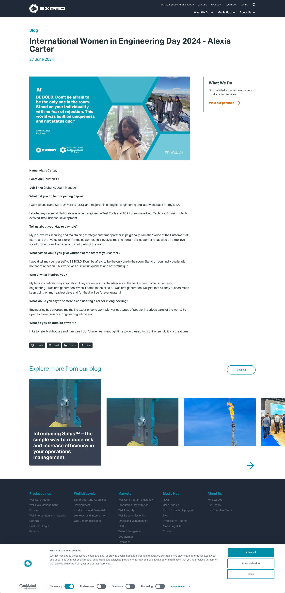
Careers (202, 4)
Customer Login (39, 526)
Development (82, 505)
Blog (33, 30)
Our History (214, 505)
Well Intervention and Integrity (47, 515)
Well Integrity (126, 510)
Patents (34, 531)
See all (241, 370)
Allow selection (251, 563)
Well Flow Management (43, 505)
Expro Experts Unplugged (178, 510)
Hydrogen (124, 542)
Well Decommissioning (88, 521)
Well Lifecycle (85, 493)
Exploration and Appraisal (90, 499)
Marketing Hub (172, 526)
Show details (178, 586)
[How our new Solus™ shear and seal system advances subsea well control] (142, 422)
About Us (245, 12)
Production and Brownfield (90, 510)
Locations (231, 4)
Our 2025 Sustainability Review (177, 4)
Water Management (130, 531)
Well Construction (40, 499)
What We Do (201, 12)
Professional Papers (175, 521)
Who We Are (214, 499)
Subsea (33, 510)
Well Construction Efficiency (135, 499)
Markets (124, 493)
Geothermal (125, 536)
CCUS (122, 526)
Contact (245, 4)
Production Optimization (133, 505)
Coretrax (34, 521)
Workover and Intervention (90, 515)
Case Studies (171, 505)
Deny (251, 574)
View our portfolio (221, 103)
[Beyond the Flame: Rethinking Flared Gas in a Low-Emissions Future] (220, 422)
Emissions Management (133, 521)
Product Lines (40, 493)
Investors (216, 4)
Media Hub (224, 12)
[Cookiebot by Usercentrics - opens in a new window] (28, 586)
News (166, 499)
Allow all (251, 552)
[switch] (101, 586)
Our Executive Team (219, 510)
